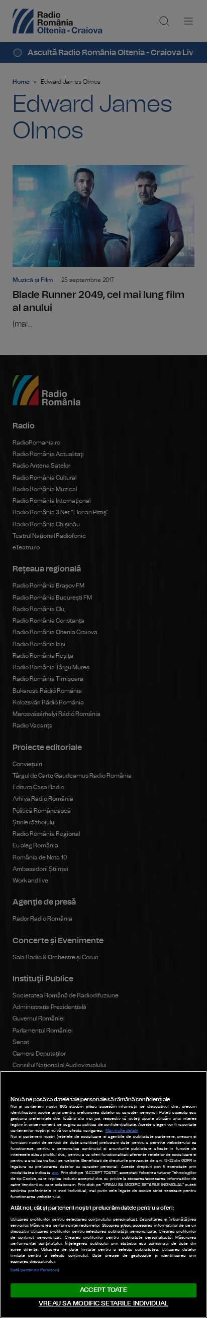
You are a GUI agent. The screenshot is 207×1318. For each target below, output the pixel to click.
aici (55, 1173)
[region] (103, 1194)
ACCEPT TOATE (103, 1290)
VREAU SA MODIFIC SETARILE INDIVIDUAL (103, 1303)
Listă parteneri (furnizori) (35, 1270)
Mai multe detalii (122, 1131)
